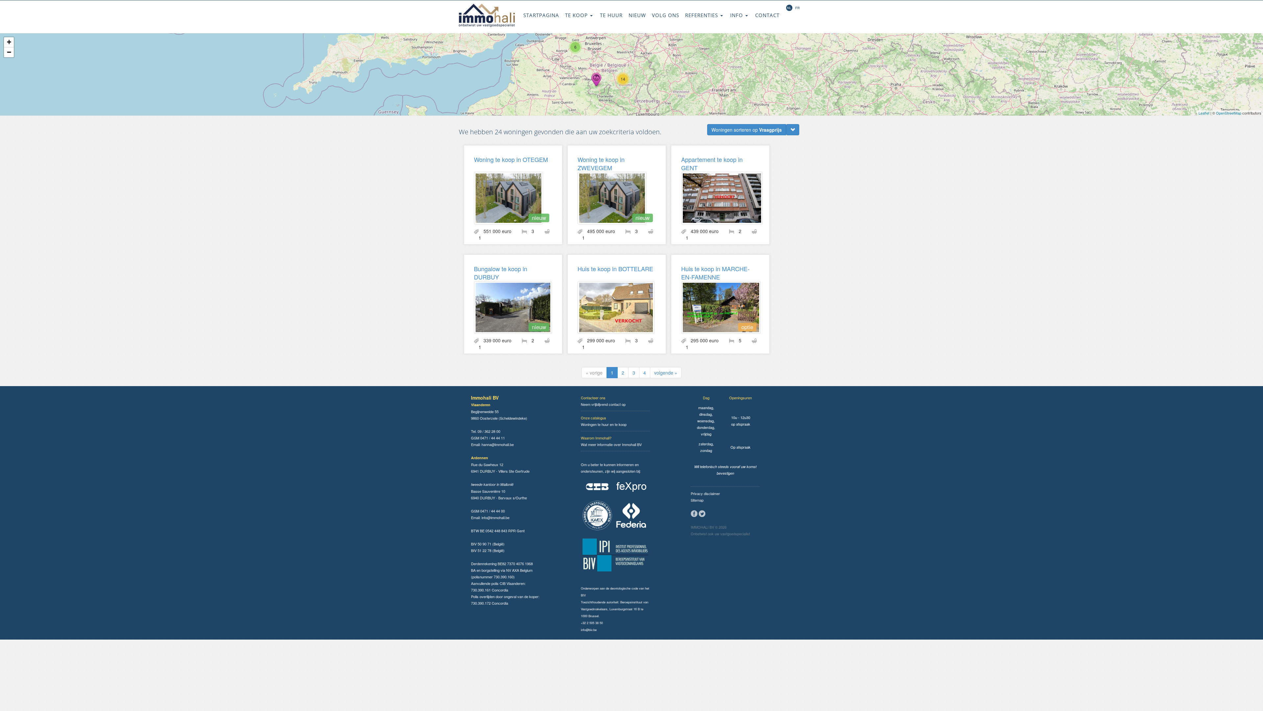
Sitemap (697, 500)
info (737, 15)
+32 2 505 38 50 (592, 622)
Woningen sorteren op (746, 129)
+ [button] (9, 42)
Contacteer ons (593, 397)
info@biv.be (589, 629)
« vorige (594, 372)
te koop (577, 15)
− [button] (9, 52)
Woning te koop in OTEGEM (511, 159)
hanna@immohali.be (498, 444)
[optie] (721, 306)
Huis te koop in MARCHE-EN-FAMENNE (715, 272)
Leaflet (1204, 113)
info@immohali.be (495, 517)
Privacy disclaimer (705, 493)
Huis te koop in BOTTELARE (615, 268)
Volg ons (665, 15)
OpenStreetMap (1228, 113)
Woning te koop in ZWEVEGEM (601, 163)
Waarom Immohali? (596, 437)
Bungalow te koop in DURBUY (500, 272)
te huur (611, 15)
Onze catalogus (593, 417)
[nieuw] (508, 197)
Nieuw (637, 15)
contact (767, 15)
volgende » (665, 372)
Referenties (702, 15)
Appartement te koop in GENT (712, 163)
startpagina (541, 15)
